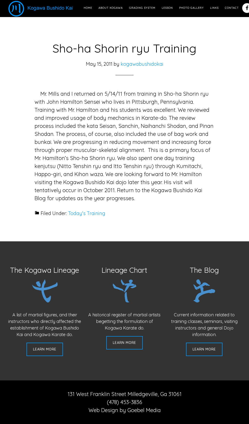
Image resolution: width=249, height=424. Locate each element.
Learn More (44, 349)
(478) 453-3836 (124, 402)
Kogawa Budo (41, 8)
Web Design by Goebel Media (125, 410)
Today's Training (86, 213)
